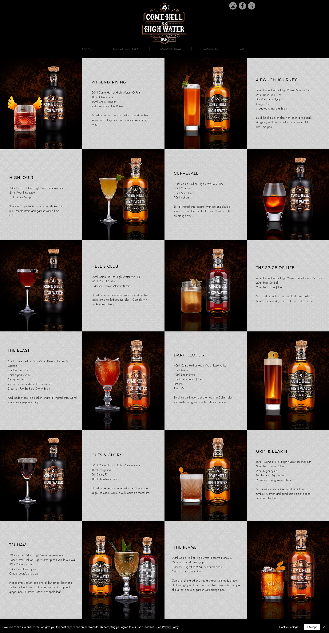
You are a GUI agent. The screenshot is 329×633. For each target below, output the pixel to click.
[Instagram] (233, 6)
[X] (251, 6)
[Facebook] (242, 6)
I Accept (312, 627)
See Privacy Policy (168, 627)
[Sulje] (324, 627)
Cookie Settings (288, 627)
